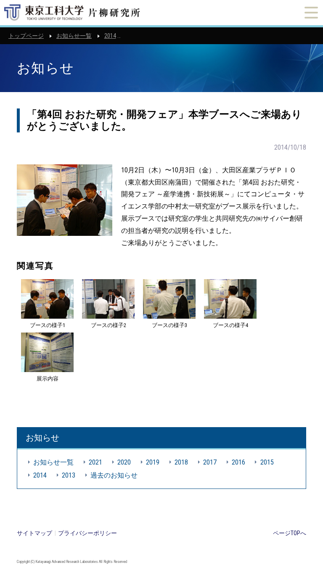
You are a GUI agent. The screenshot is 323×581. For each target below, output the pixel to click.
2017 (210, 462)
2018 (181, 462)
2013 (68, 475)
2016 (238, 462)
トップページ (26, 35)
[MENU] (311, 12)
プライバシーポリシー (87, 533)
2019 (152, 462)
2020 (124, 462)
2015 (267, 462)
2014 (110, 35)
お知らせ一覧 (74, 35)
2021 (95, 462)
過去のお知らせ (114, 475)
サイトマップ (34, 533)
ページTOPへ (289, 533)
